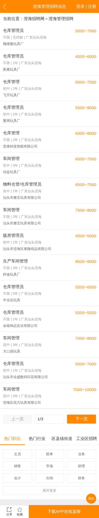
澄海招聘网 (34, 18)
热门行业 (37, 438)
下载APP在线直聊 (64, 511)
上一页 (17, 419)
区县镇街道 (62, 438)
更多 (49, 490)
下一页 (81, 419)
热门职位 (12, 438)
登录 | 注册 (86, 6)
